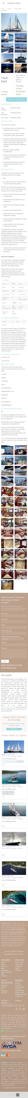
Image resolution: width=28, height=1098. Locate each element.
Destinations (5, 970)
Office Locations (19, 987)
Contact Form (19, 996)
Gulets (17, 968)
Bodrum (3, 987)
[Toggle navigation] (3, 3)
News (2, 968)
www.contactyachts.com (18, 929)
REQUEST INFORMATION (16, 99)
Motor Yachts (19, 963)
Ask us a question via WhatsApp (13, 1031)
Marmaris (4, 993)
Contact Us (18, 989)
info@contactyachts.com (8, 707)
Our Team (18, 985)
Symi (2, 989)
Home (2, 8)
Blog (2, 974)
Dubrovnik (4, 991)
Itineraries (4, 976)
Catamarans (18, 966)
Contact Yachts (14, 3)
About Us (4, 966)
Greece (4, 94)
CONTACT (14, 729)
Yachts (9, 8)
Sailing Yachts (18, 8)
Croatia (4, 91)
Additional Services (20, 994)
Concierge (18, 970)
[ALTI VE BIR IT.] (14, 1095)
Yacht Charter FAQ (6, 972)
